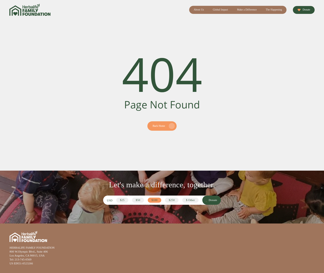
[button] (122, 200)
